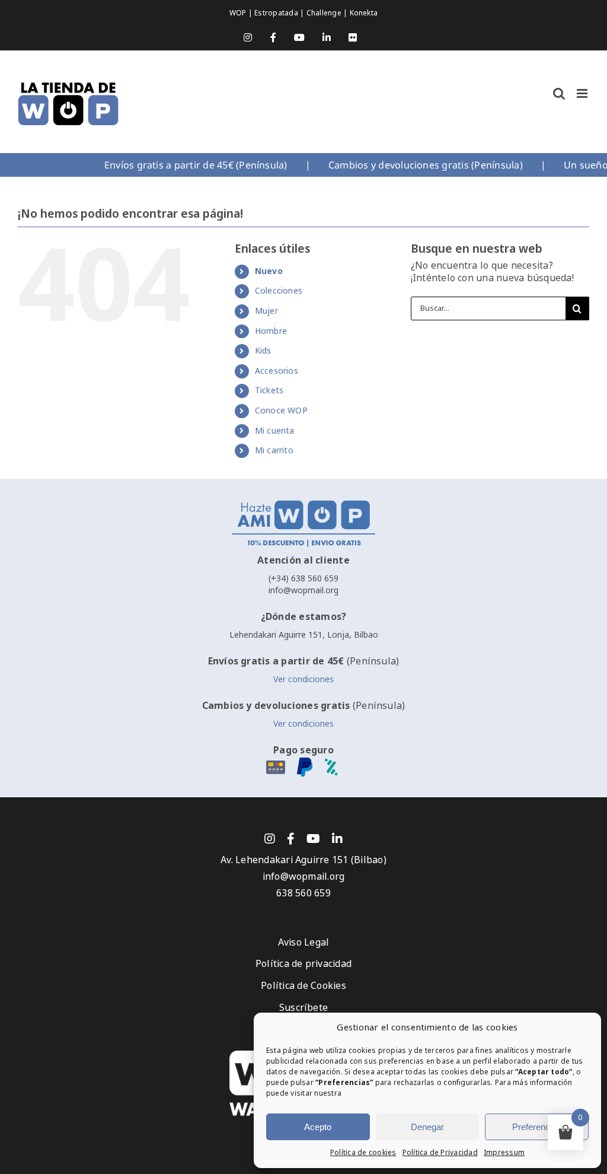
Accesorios (276, 371)
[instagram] (269, 839)
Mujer (266, 311)
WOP (238, 13)
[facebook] (291, 839)
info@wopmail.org (303, 590)
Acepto (317, 1127)
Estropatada (277, 13)
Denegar (427, 1127)
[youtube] (313, 839)
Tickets (269, 390)
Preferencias (536, 1127)
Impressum (504, 1152)
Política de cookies (363, 1152)
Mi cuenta (275, 431)
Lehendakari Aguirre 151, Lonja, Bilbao (303, 635)
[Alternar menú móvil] (583, 93)
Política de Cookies (303, 985)
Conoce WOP (281, 410)
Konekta (364, 13)
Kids (263, 351)
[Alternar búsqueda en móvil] (559, 93)
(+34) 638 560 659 (303, 578)
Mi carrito (274, 450)
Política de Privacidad (440, 1152)
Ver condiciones (303, 679)
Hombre (271, 331)
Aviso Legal (304, 942)
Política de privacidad (303, 964)
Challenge (324, 13)
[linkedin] (337, 839)
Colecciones (279, 291)
